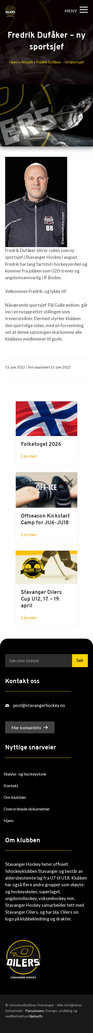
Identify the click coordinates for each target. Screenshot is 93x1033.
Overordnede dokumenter (27, 808)
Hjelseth (35, 1016)
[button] (75, 11)
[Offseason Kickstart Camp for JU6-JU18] (46, 489)
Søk (79, 660)
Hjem (13, 62)
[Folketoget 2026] (46, 418)
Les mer (29, 456)
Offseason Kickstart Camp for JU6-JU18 (45, 519)
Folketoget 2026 (41, 444)
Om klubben (15, 797)
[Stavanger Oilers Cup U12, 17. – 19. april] (46, 567)
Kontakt (11, 785)
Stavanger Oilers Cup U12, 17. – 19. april (41, 599)
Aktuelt (27, 62)
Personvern (34, 1010)
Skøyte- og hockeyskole (25, 773)
